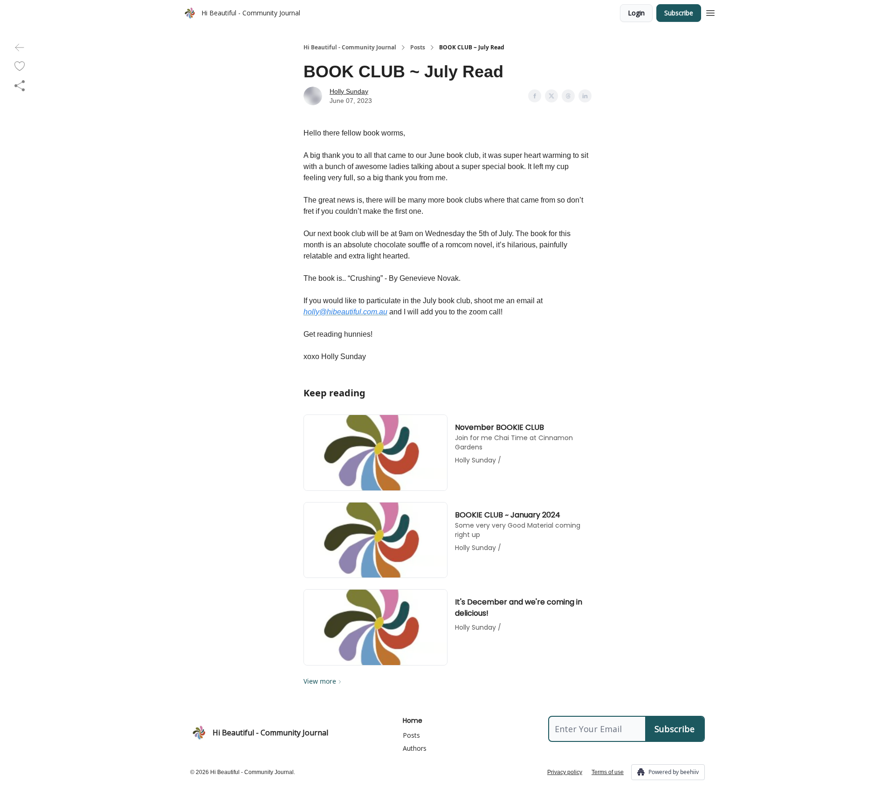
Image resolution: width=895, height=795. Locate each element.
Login (636, 12)
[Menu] (710, 12)
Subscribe (678, 12)
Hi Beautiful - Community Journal (349, 47)
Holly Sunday (349, 91)
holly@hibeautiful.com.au (345, 312)
